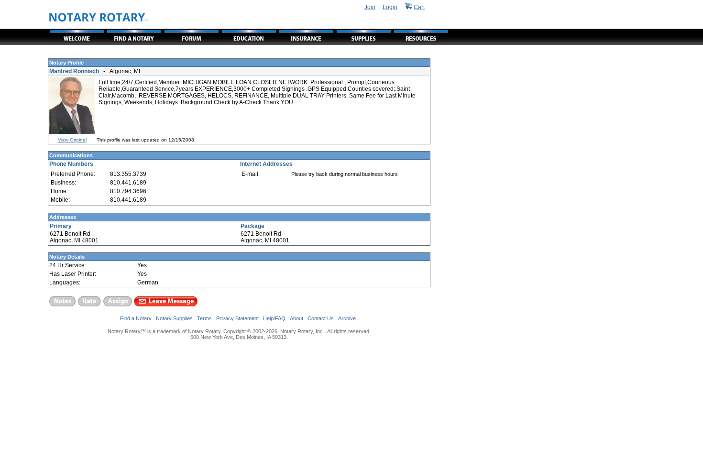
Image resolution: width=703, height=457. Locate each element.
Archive (347, 318)
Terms (204, 318)
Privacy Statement (237, 318)
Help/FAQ (274, 318)
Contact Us (321, 318)
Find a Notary (136, 318)
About (296, 318)
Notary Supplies (174, 318)
